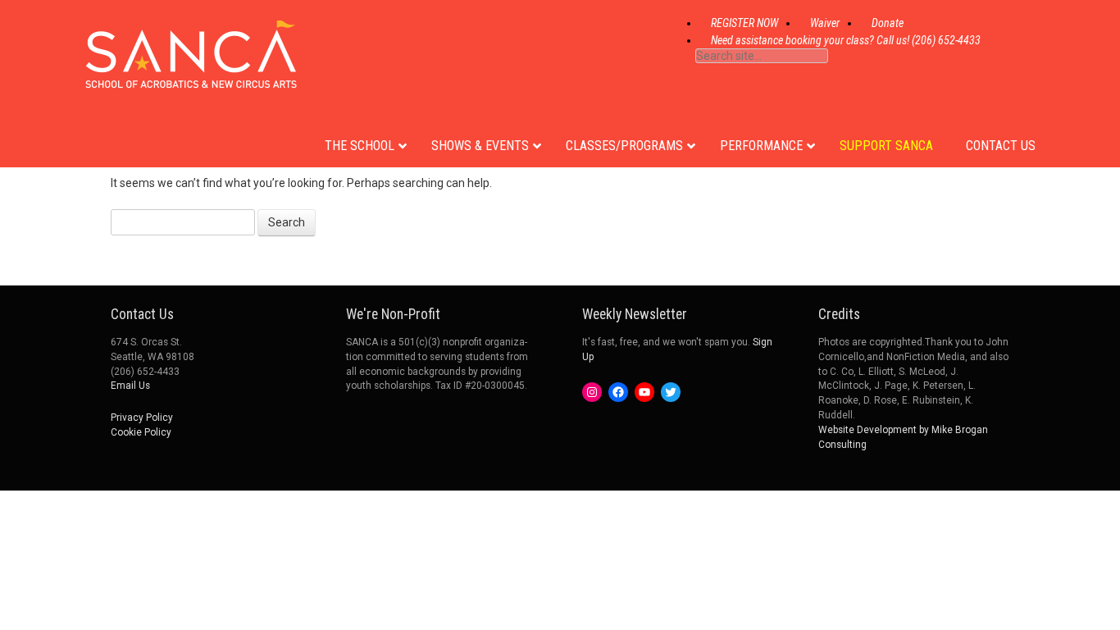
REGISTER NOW (744, 23)
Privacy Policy (142, 417)
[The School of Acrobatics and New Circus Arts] (191, 73)
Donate (888, 23)
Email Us (130, 385)
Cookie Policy (141, 432)
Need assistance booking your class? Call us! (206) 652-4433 (846, 40)
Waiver (825, 23)
